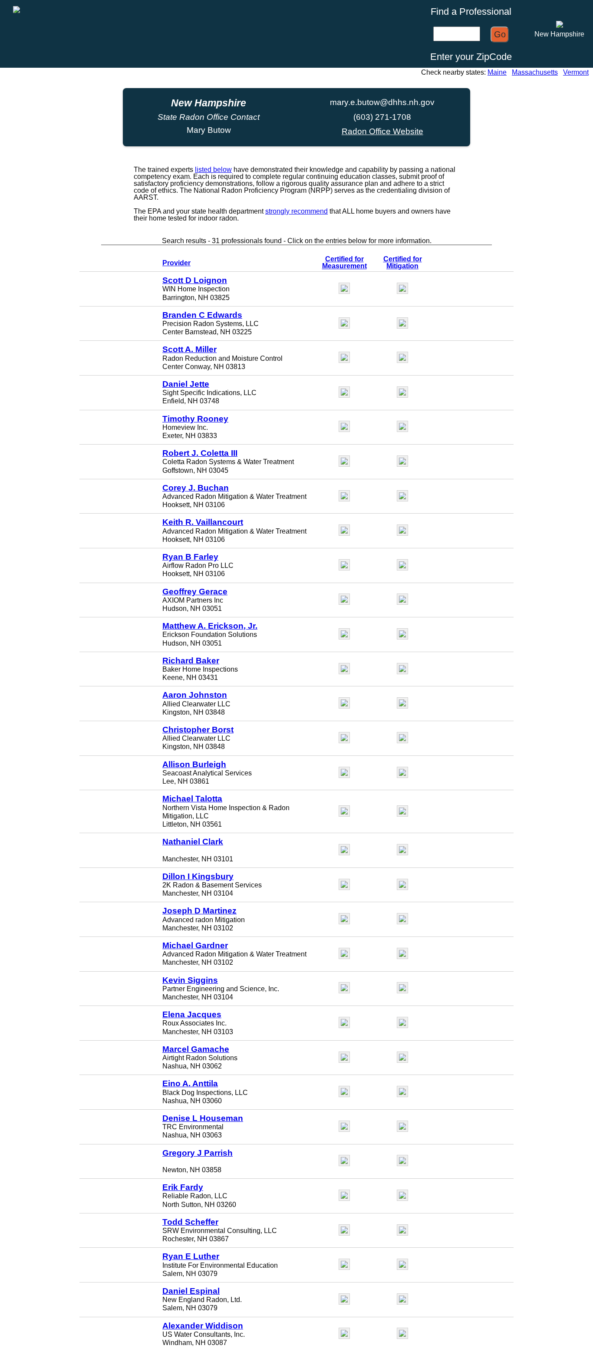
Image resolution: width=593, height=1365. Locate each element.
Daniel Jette (185, 384)
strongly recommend (296, 211)
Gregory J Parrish (197, 1152)
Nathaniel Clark (192, 841)
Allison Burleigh (194, 764)
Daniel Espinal (191, 1291)
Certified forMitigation (402, 262)
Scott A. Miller (189, 349)
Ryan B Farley (190, 556)
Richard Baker (190, 660)
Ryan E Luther (190, 1256)
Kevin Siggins (190, 980)
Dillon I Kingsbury (198, 876)
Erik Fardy (182, 1187)
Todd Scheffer (190, 1222)
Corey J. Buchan (195, 487)
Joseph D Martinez (199, 910)
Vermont (576, 72)
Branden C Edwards (202, 315)
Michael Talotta (192, 798)
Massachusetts (535, 72)
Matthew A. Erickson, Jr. (209, 625)
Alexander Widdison (202, 1325)
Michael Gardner (195, 945)
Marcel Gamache (195, 1049)
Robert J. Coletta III (199, 453)
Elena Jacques (191, 1014)
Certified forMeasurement (344, 262)
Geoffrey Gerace (194, 591)
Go (500, 34)
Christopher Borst (198, 729)
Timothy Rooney (195, 418)
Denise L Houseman (202, 1118)
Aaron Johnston (194, 694)
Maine (497, 72)
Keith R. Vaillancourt (202, 522)
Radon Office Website (382, 131)
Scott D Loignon (194, 280)
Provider (176, 263)
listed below (213, 169)
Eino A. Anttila (190, 1083)
